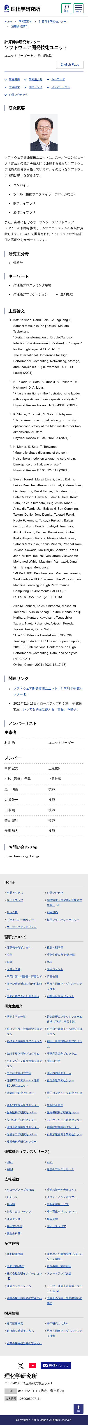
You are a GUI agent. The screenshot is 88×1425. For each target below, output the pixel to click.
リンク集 (12, 912)
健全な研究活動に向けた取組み (24, 986)
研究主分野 (35, 79)
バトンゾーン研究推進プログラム (24, 1063)
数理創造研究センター (60, 1080)
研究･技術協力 (15, 1266)
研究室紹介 (25, 21)
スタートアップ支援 (59, 1273)
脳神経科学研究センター (22, 1119)
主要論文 (14, 87)
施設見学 (52, 1219)
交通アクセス (15, 892)
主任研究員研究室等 (19, 1073)
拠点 (49, 962)
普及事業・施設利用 (59, 1266)
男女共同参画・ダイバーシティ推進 (64, 986)
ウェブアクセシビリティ (22, 927)
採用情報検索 (15, 1323)
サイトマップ (15, 900)
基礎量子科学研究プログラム (24, 1041)
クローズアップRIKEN (20, 1189)
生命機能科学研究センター (63, 1112)
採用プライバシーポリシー (63, 919)
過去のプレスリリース (60, 1169)
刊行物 (11, 1204)
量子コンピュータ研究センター (64, 1095)
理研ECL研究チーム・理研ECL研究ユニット (23, 1083)
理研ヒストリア (56, 1226)
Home (8, 21)
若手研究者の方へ (58, 1323)
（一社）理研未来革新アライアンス (64, 1288)
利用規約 (52, 912)
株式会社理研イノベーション (24, 1273)
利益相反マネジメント (60, 996)
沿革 (9, 954)
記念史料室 (13, 1233)
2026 (10, 1162)
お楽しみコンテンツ (19, 1211)
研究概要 (14, 79)
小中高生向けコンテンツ (62, 1211)
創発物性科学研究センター (63, 1127)
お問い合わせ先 (18, 94)
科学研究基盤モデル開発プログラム (64, 1031)
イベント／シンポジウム (62, 1197)
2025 (50, 1162)
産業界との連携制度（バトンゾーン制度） (64, 1256)
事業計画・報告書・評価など (24, 976)
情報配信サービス (58, 1204)
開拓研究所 (53, 1061)
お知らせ (12, 1197)
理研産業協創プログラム (62, 1053)
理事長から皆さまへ (19, 947)
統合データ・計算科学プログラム (24, 1031)
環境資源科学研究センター (23, 1127)
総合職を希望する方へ (20, 1330)
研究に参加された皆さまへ (23, 996)
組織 (9, 962)
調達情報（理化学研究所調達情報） (64, 903)
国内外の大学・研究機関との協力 (64, 1301)
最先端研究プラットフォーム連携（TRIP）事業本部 (64, 1019)
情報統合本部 (55, 1105)
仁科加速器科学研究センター (64, 1134)
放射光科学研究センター (22, 1141)
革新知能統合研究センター (23, 1105)
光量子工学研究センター (22, 1134)
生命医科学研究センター (22, 1112)
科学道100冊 (14, 1226)
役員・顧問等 (55, 947)
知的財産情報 (15, 1254)
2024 (10, 1169)
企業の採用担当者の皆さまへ (24, 1298)
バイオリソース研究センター (64, 1119)
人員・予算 (13, 969)
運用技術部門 (19, 26)
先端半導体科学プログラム (23, 1053)
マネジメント (55, 969)
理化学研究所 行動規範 (61, 954)
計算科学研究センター (52, 21)
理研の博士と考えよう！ (62, 1189)
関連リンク (35, 87)
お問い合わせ (55, 892)
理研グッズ (13, 1219)
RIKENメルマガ (58, 1365)
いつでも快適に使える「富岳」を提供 (49, 709)
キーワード (58, 79)
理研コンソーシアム (19, 1286)
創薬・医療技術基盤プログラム (64, 1044)
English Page (69, 64)
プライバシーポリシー (20, 919)
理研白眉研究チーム (59, 1073)
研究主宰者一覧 (16, 1016)
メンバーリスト (60, 87)
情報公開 (52, 976)
